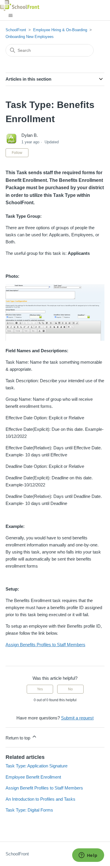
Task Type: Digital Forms (29, 809)
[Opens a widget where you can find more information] (88, 855)
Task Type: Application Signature (36, 765)
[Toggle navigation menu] (10, 15)
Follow (17, 153)
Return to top (18, 737)
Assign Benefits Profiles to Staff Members (45, 644)
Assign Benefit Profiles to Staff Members (44, 787)
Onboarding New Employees (30, 36)
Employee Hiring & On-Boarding (60, 30)
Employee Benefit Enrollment (33, 776)
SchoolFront (16, 30)
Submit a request (77, 717)
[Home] (19, 5)
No (70, 689)
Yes (40, 689)
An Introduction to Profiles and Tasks (40, 799)
